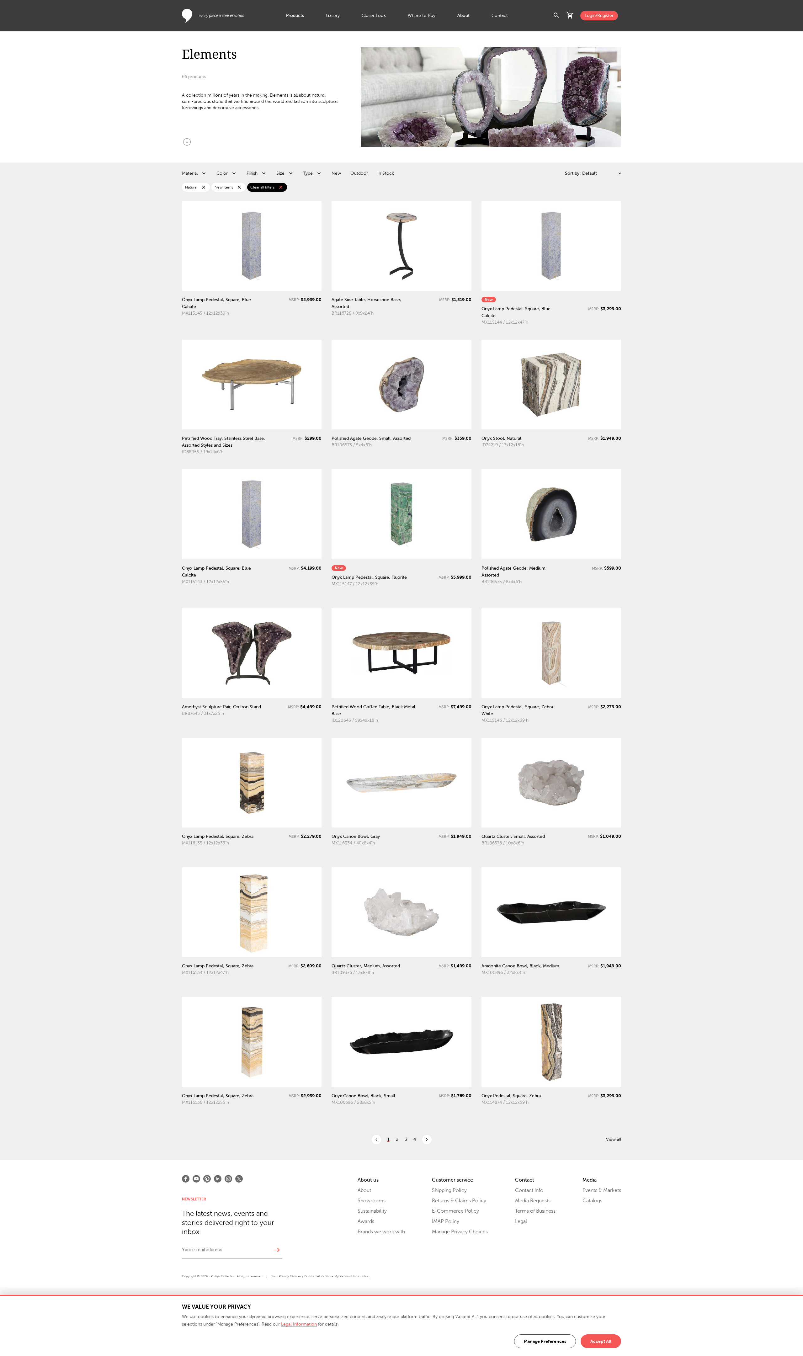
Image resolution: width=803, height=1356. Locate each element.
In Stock (385, 173)
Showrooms (372, 1201)
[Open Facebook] (185, 1179)
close (203, 187)
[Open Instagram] (228, 1179)
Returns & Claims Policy (459, 1201)
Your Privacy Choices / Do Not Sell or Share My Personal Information (320, 1276)
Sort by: (573, 173)
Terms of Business (535, 1211)
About (463, 15)
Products (295, 15)
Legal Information (299, 1324)
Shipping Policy (449, 1190)
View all (613, 1139)
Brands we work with (381, 1232)
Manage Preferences (545, 1341)
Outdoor (359, 173)
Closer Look (374, 15)
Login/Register (599, 15)
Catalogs (592, 1201)
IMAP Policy (445, 1221)
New (336, 173)
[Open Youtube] (196, 1179)
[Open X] (239, 1179)
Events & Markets (601, 1190)
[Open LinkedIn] (217, 1179)
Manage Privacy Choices (460, 1232)
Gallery (333, 15)
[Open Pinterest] (207, 1179)
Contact (500, 15)
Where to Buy (421, 15)
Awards (366, 1221)
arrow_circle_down (187, 142)
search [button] (556, 15)
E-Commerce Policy (455, 1211)
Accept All (600, 1341)
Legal (521, 1221)
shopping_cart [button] (570, 15)
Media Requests (532, 1201)
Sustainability (372, 1211)
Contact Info (529, 1190)
